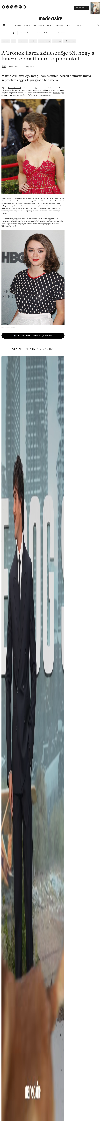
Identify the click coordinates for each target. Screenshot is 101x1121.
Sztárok (27, 25)
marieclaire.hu (13, 66)
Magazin (18, 25)
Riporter (50, 25)
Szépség (41, 25)
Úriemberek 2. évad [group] (43, 33)
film (13, 41)
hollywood (23, 41)
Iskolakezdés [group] (24, 33)
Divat (34, 25)
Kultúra (79, 25)
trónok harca (69, 41)
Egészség (59, 25)
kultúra (33, 41)
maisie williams (44, 41)
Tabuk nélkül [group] (63, 33)
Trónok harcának (14, 88)
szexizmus (57, 41)
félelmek (5, 41)
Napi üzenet (69, 25)
